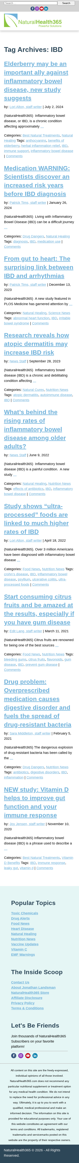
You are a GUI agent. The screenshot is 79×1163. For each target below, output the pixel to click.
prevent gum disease (42, 665)
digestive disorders (44, 772)
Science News (59, 313)
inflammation (14, 777)
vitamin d (27, 868)
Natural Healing (58, 236)
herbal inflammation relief (40, 146)
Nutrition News (57, 390)
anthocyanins (36, 141)
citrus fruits (36, 659)
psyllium (24, 579)
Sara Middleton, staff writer (30, 733)
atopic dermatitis (25, 395)
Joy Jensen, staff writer (27, 824)
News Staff (18, 361)
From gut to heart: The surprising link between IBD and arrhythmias (38, 267)
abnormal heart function (31, 318)
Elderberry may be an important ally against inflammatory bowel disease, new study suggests (36, 81)
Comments (14, 156)
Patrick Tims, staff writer (28, 203)
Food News (31, 569)
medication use (49, 241)
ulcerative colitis (44, 579)
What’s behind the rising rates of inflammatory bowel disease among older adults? (35, 429)
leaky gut (11, 868)
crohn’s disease (16, 574)
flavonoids (55, 659)
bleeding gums (15, 659)
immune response (51, 863)
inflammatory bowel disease (52, 151)
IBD (64, 146)
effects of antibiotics (28, 489)
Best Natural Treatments (41, 135)
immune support (16, 151)
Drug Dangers (33, 236)
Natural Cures (33, 390)
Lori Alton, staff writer (26, 107)
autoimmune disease (56, 395)
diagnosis (20, 241)
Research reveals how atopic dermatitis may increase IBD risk (36, 344)
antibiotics (21, 772)
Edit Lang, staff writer (26, 631)
